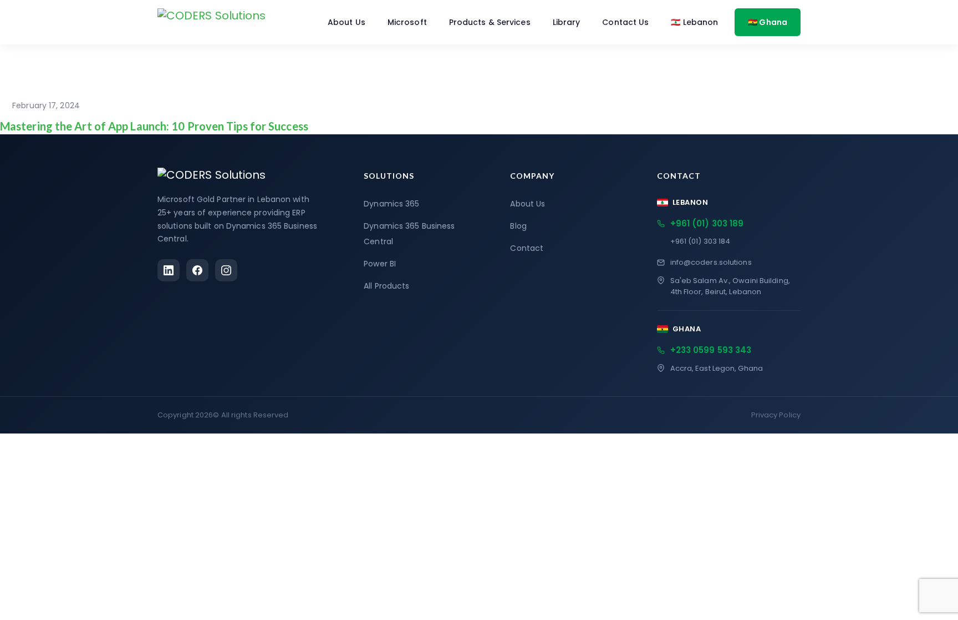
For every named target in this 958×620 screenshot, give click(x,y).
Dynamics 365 (391, 203)
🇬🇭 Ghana (767, 22)
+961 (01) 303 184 (700, 241)
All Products (386, 285)
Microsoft (407, 22)
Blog (518, 225)
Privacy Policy (776, 415)
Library (566, 22)
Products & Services (490, 22)
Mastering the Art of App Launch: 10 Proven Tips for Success (154, 126)
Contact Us (625, 22)
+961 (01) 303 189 (707, 223)
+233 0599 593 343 (711, 350)
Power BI (380, 263)
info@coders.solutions (711, 262)
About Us (346, 22)
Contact (526, 248)
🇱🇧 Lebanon (694, 22)
